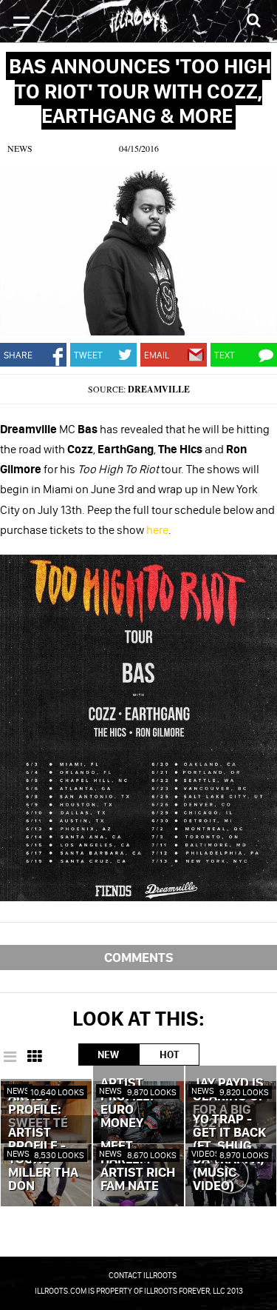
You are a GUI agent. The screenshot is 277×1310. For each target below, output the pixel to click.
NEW (108, 1054)
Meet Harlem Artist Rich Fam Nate (137, 1166)
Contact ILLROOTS (143, 1275)
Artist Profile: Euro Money (127, 1103)
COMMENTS (139, 957)
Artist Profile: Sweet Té (38, 1110)
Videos (205, 1153)
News (20, 148)
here (157, 529)
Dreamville (159, 389)
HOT (169, 1054)
